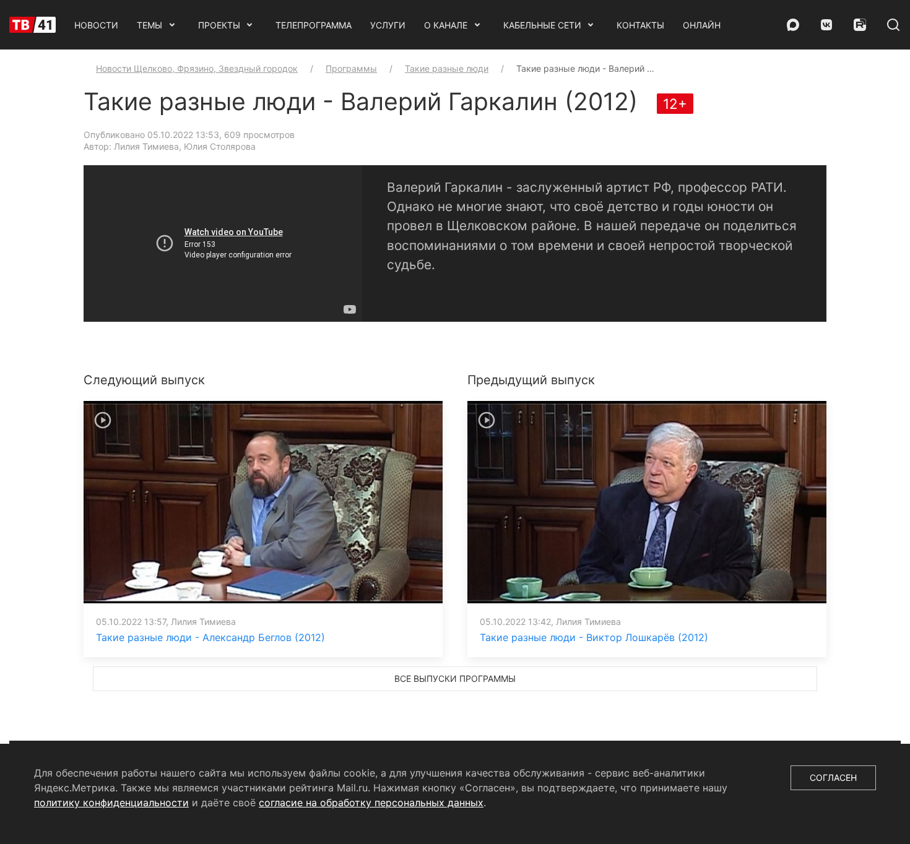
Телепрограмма (313, 25)
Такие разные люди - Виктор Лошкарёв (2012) (594, 637)
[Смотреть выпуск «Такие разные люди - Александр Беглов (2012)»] (263, 501)
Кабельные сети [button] (542, 25)
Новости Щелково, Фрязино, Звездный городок (197, 68)
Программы (351, 68)
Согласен (833, 777)
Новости (96, 25)
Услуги (387, 25)
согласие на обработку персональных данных (371, 802)
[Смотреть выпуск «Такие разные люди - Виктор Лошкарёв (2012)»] (646, 501)
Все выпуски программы (455, 678)
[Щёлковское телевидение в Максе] (793, 25)
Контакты (640, 25)
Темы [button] (149, 25)
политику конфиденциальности (111, 802)
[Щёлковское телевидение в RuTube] (859, 25)
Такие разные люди (446, 68)
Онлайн (702, 25)
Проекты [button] (219, 25)
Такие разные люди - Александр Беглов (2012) (210, 637)
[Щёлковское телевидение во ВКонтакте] (826, 25)
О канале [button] (445, 25)
